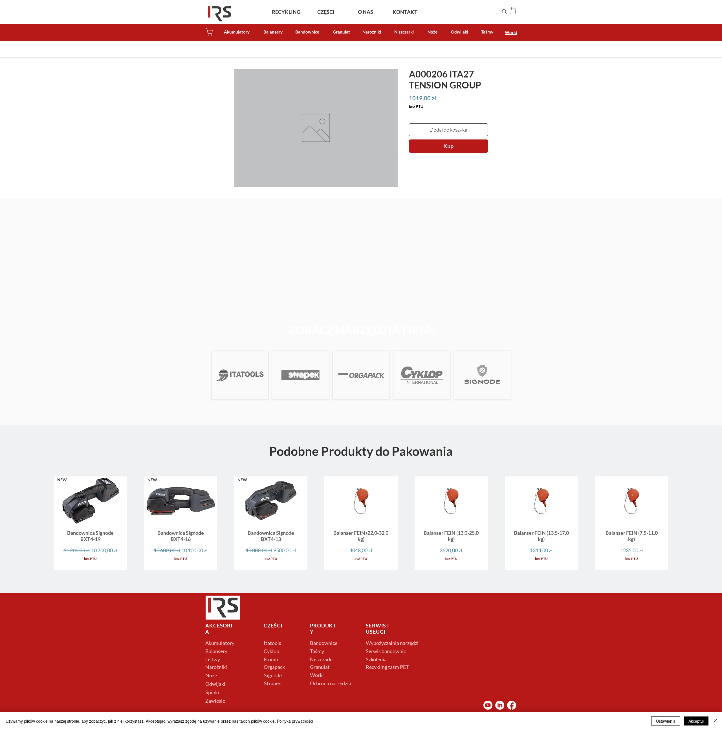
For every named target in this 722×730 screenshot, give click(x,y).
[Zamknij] (715, 720)
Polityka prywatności (295, 721)
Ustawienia (665, 721)
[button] (513, 10)
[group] (361, 523)
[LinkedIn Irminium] (499, 705)
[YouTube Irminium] (487, 705)
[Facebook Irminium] (511, 705)
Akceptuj (696, 721)
